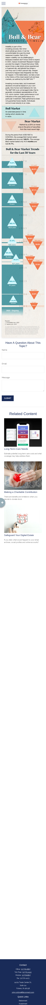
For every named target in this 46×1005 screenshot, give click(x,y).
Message (6, 377)
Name (4, 350)
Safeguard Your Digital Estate (19, 535)
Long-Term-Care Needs (16, 449)
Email (4, 364)
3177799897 (26, 975)
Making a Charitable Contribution (20, 492)
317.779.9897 (25, 969)
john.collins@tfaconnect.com (23, 992)
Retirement (23, 1001)
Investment (23, 1004)
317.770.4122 (26, 972)
